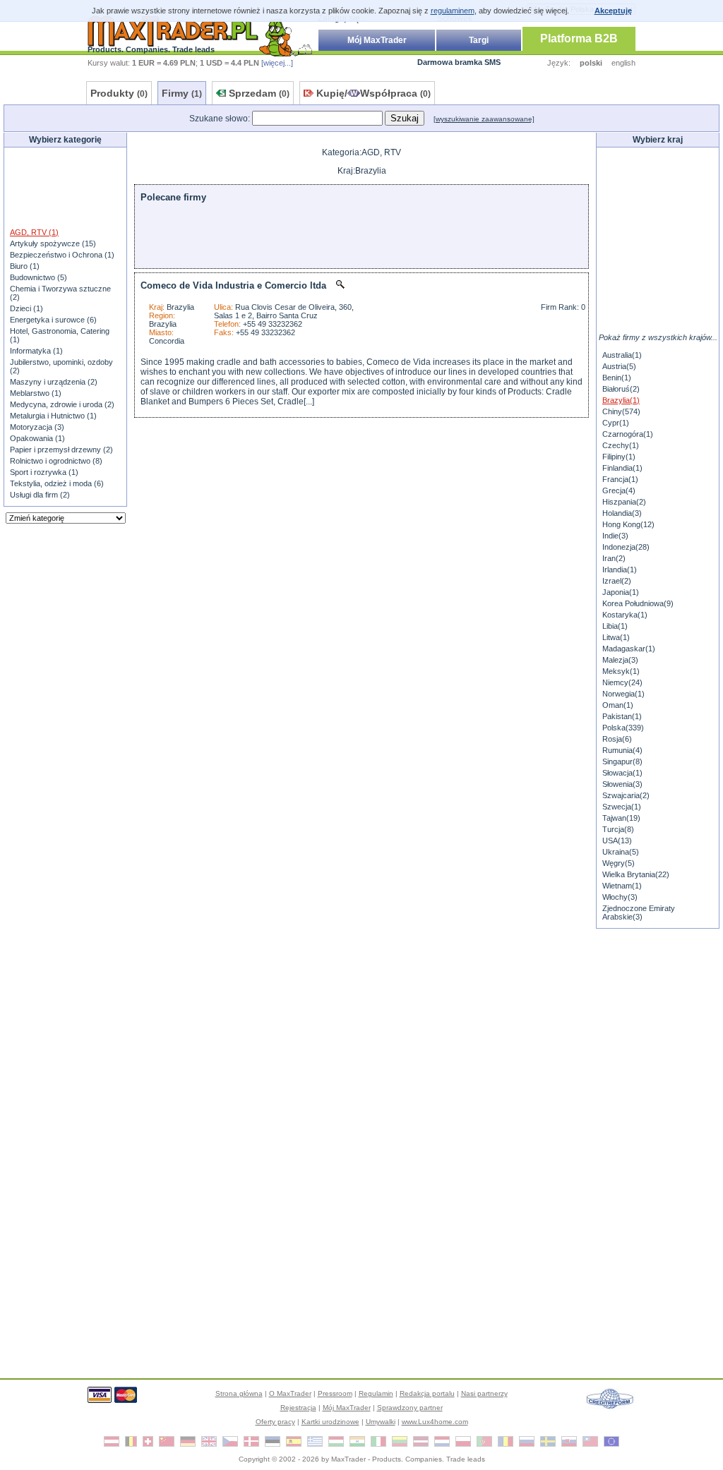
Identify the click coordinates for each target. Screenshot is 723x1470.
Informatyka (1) (36, 351)
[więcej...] (277, 63)
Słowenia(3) (622, 784)
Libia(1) (615, 626)
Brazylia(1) (621, 400)
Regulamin (376, 1393)
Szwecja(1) (621, 806)
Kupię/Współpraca (373, 93)
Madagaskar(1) (628, 648)
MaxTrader (348, 1459)
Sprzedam (259, 93)
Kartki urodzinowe (330, 1422)
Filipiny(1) (618, 456)
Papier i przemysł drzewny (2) (61, 449)
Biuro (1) (25, 266)
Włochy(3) (620, 897)
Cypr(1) (615, 422)
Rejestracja (298, 1407)
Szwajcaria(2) (626, 795)
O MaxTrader (290, 1393)
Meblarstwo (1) (35, 393)
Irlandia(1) (619, 569)
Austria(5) (619, 366)
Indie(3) (615, 535)
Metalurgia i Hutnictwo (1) (53, 415)
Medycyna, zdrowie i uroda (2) (62, 404)
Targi (479, 40)
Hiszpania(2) (624, 502)
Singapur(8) (622, 761)
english (623, 63)
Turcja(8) (618, 829)
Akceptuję (613, 10)
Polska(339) (623, 727)
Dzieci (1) (26, 308)
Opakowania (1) (37, 438)
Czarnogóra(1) (627, 434)
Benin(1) (616, 377)
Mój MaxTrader (377, 40)
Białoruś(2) (621, 389)
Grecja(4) (618, 490)
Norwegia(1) (623, 693)
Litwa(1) (616, 637)
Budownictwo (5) (38, 277)
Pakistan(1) (622, 716)
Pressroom (335, 1393)
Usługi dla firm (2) (40, 494)
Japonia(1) (620, 592)
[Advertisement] (65, 186)
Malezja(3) (620, 660)
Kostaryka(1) (624, 614)
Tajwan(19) (621, 818)
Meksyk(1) (621, 671)
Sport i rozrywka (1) (44, 472)
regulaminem (452, 10)
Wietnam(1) (622, 885)
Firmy (182, 93)
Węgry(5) (618, 863)
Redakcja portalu (427, 1393)
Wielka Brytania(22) (635, 874)
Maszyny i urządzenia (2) (53, 382)
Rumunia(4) (622, 750)
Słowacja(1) (622, 773)
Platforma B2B (579, 38)
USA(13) (617, 840)
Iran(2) (614, 558)
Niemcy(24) (622, 682)
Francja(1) (620, 479)
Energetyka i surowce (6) (53, 319)
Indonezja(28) (626, 547)
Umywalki (380, 1422)
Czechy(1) (620, 445)
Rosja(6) (617, 739)
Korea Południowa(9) (638, 603)
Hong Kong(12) (628, 524)
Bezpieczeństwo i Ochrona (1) (62, 255)
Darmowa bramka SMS (459, 62)
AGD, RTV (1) (34, 232)
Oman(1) (617, 705)
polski (591, 63)
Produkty (119, 93)
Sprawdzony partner (410, 1407)
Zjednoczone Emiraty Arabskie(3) (638, 912)
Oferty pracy (275, 1422)
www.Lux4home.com (435, 1422)
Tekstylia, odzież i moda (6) (57, 483)
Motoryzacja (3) (37, 427)
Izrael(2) (616, 581)
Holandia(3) (622, 513)
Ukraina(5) (620, 852)
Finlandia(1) (622, 468)
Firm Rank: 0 (563, 307)
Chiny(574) (621, 411)
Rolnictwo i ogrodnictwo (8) (56, 461)
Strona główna (239, 1393)
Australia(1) (622, 355)
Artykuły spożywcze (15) (53, 243)
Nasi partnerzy (484, 1393)
